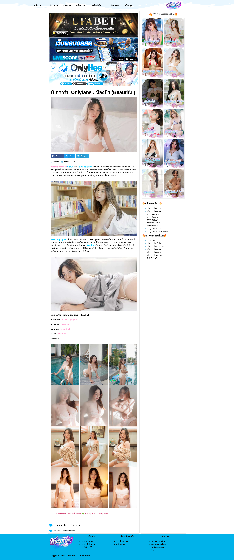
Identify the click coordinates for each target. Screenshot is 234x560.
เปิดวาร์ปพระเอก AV (155, 246)
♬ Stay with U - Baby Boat (96, 514)
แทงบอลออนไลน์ (158, 541)
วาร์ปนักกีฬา (97, 5)
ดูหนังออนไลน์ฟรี (158, 547)
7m (152, 550)
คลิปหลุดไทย (121, 544)
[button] (57, 156)
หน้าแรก (37, 5)
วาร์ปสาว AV (81, 5)
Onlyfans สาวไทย (59, 525)
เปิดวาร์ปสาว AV (154, 211)
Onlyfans (67, 5)
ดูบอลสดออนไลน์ (158, 544)
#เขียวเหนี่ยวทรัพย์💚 (75, 514)
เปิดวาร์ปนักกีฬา (154, 243)
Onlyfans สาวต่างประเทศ (157, 232)
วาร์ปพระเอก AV (154, 223)
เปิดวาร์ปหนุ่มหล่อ (154, 255)
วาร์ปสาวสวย (52, 5)
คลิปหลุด (128, 5)
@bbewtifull (61, 514)
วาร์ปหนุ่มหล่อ (113, 5)
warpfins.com (70, 556)
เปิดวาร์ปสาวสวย (154, 208)
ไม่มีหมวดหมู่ (152, 258)
